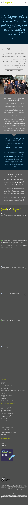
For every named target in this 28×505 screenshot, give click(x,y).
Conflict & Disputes (5, 416)
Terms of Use (4, 387)
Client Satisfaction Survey (7, 385)
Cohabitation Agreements (7, 413)
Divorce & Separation (6, 410)
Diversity (3, 393)
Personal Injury (4, 420)
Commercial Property (6, 426)
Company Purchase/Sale (7, 427)
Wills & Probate (4, 408)
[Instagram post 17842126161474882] (14, 306)
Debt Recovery (4, 434)
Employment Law (5, 411)
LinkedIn (3, 442)
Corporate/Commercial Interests (9, 432)
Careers (3, 382)
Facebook (3, 445)
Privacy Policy (4, 388)
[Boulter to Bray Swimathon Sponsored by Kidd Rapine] (14, 279)
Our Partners (4, 383)
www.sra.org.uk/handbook (14, 493)
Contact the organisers (13, 71)
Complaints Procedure (6, 395)
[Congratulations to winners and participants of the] (14, 226)
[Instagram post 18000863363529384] (14, 359)
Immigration (4, 418)
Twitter (2, 443)
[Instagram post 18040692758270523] (14, 332)
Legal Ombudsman (5, 396)
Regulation (3, 398)
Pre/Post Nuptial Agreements (8, 415)
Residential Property (6, 407)
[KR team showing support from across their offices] (14, 253)
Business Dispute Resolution (8, 431)
